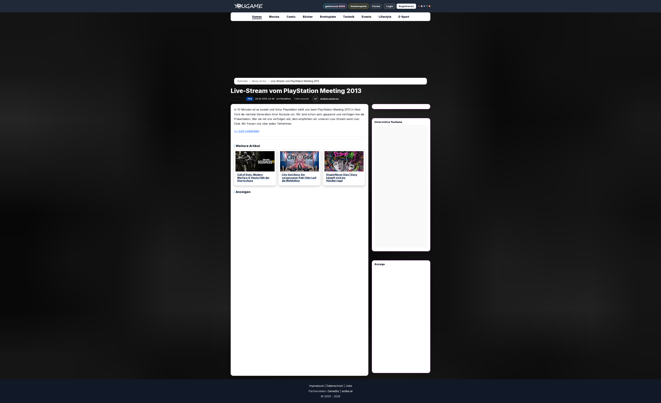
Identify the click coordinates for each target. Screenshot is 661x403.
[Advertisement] (198, 76)
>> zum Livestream (246, 131)
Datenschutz (334, 386)
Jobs (348, 386)
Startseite (242, 81)
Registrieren (406, 6)
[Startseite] (248, 6)
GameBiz (333, 391)
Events (366, 16)
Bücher (308, 16)
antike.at (347, 391)
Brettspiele (328, 16)
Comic (291, 16)
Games (257, 16)
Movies (274, 16)
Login (389, 6)
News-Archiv (259, 81)
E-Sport (403, 16)
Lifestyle (385, 16)
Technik (348, 16)
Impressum (316, 386)
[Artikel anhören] (315, 99)
